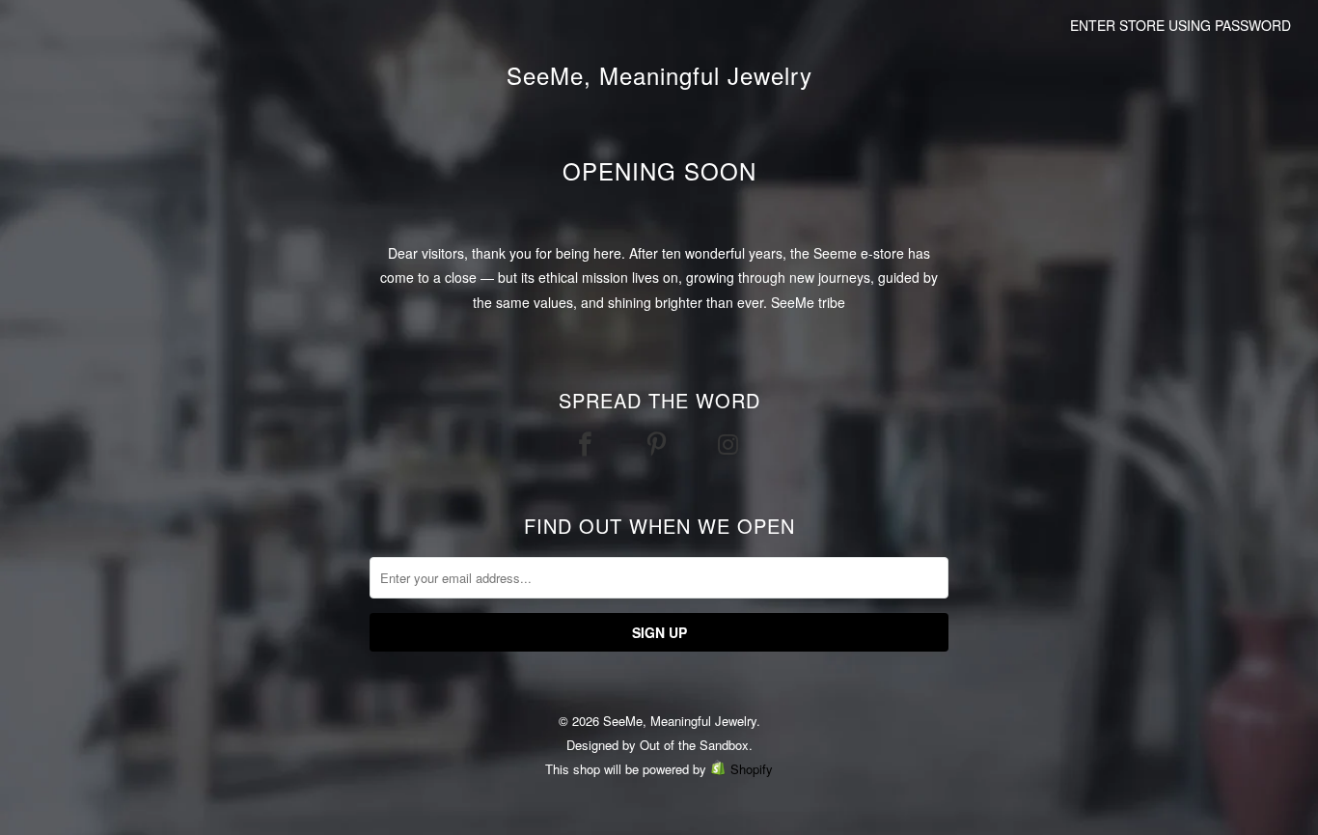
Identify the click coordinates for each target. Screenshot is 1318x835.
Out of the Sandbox (694, 745)
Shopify (751, 769)
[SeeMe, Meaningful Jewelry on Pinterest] (659, 443)
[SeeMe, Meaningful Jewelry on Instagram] (730, 443)
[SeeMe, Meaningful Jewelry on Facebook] (587, 443)
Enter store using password (1180, 25)
